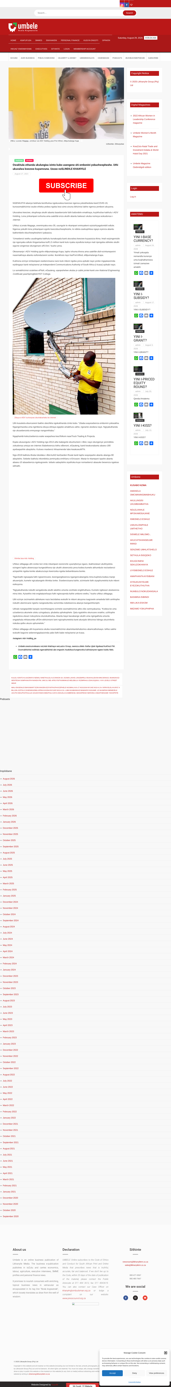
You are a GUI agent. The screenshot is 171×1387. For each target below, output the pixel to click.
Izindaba (29, 160)
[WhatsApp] (15, 657)
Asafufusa (25, 40)
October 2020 (9, 1210)
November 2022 (10, 1056)
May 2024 (7, 945)
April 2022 (8, 1099)
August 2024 (9, 926)
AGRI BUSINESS (28, 58)
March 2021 (8, 1179)
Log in (133, 197)
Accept (112, 1373)
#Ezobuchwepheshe (135, 58)
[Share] (30, 657)
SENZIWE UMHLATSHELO (143, 549)
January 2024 (9, 970)
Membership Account (85, 49)
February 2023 (10, 1037)
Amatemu (139, 232)
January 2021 (9, 1192)
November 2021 (10, 1130)
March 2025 (8, 883)
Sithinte (55, 49)
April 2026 (8, 803)
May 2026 (7, 797)
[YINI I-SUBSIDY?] (138, 284)
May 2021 (7, 1167)
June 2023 (8, 1013)
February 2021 (10, 1185)
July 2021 (7, 1155)
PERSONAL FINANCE (70, 40)
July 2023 (7, 1007)
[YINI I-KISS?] (138, 415)
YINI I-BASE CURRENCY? (143, 239)
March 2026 (8, 809)
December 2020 (10, 1198)
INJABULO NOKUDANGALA (144, 591)
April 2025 (8, 877)
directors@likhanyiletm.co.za (39, 1374)
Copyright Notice (135, 1382)
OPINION (106, 40)
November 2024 (10, 908)
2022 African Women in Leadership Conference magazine (144, 119)
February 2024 (10, 963)
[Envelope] (145, 1297)
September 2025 (11, 846)
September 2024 (11, 920)
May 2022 (7, 1093)
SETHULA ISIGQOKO (141, 555)
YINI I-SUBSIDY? (141, 296)
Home (13, 40)
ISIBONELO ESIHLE (140, 519)
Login (67, 49)
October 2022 (9, 1062)
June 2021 (8, 1161)
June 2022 (8, 1087)
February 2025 (10, 889)
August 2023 (9, 1000)
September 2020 (11, 1216)
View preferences (156, 1373)
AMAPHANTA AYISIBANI (142, 576)
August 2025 (9, 853)
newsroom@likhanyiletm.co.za (135, 1262)
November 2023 (10, 982)
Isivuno (14, 58)
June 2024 (8, 939)
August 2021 (9, 1148)
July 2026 (7, 785)
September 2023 (11, 994)
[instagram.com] (122, 5)
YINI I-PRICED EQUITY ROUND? (144, 383)
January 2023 (9, 1044)
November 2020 (10, 1204)
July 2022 (7, 1081)
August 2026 (9, 779)
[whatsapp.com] (131, 5)
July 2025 (7, 859)
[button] (165, 1352)
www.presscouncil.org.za (74, 1298)
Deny (134, 1373)
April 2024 (8, 951)
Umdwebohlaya (87, 58)
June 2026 (8, 791)
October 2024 (9, 914)
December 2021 (10, 1124)
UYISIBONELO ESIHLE (141, 570)
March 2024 (8, 957)
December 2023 (10, 976)
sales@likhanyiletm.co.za (135, 1265)
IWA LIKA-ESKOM (138, 603)
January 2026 (9, 822)
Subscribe (153, 58)
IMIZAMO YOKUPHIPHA (142, 609)
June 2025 (8, 865)
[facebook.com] (126, 5)
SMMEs (38, 40)
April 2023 (8, 1025)
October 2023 (9, 988)
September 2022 (11, 1068)
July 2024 (7, 933)
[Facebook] (20, 657)
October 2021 (9, 1136)
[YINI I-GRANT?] (138, 326)
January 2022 (9, 1118)
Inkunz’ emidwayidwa (21, 49)
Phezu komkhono (46, 58)
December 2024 (10, 902)
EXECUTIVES (41, 49)
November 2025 (10, 834)
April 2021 (8, 1173)
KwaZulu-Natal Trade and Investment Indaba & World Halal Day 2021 (145, 150)
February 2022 (10, 1111)
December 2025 (10, 828)
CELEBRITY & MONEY (67, 58)
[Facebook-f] (125, 1297)
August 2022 (9, 1074)
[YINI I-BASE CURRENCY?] (138, 227)
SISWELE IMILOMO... (140, 534)
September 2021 (11, 1142)
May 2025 (7, 871)
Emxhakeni (51, 40)
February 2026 (10, 816)
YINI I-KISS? (142, 426)
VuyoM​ (54, 1384)
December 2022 (10, 1050)
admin (138, 245)
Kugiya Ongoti (90, 40)
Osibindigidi (103, 58)
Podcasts (117, 58)
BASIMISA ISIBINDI (139, 597)
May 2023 (7, 1019)
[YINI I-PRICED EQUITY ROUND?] (138, 369)
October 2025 (9, 840)
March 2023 (8, 1031)
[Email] (25, 657)
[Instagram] (135, 1297)
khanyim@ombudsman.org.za (76, 1290)
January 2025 (9, 896)
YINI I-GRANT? (140, 338)
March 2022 (8, 1105)
